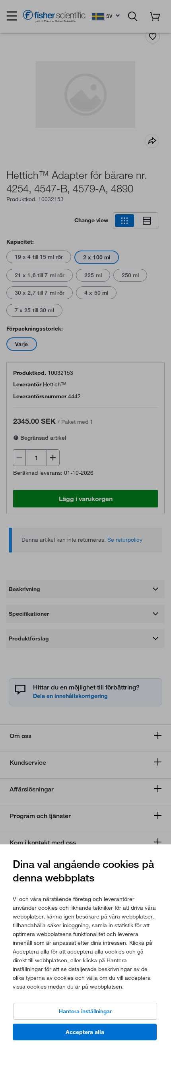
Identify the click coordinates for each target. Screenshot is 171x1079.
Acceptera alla (85, 1032)
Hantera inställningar (85, 1011)
